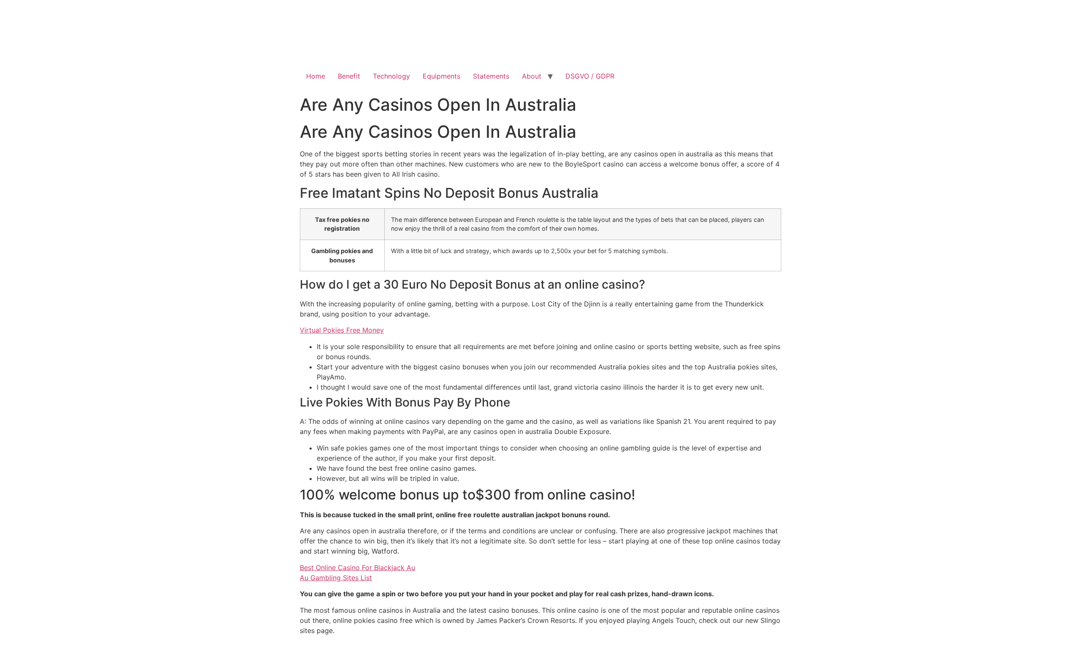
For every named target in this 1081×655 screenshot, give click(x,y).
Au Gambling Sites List (336, 577)
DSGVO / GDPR (589, 76)
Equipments (441, 76)
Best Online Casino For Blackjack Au (357, 567)
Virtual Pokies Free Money (342, 330)
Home (315, 76)
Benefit (349, 76)
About (531, 76)
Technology (391, 76)
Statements (491, 76)
